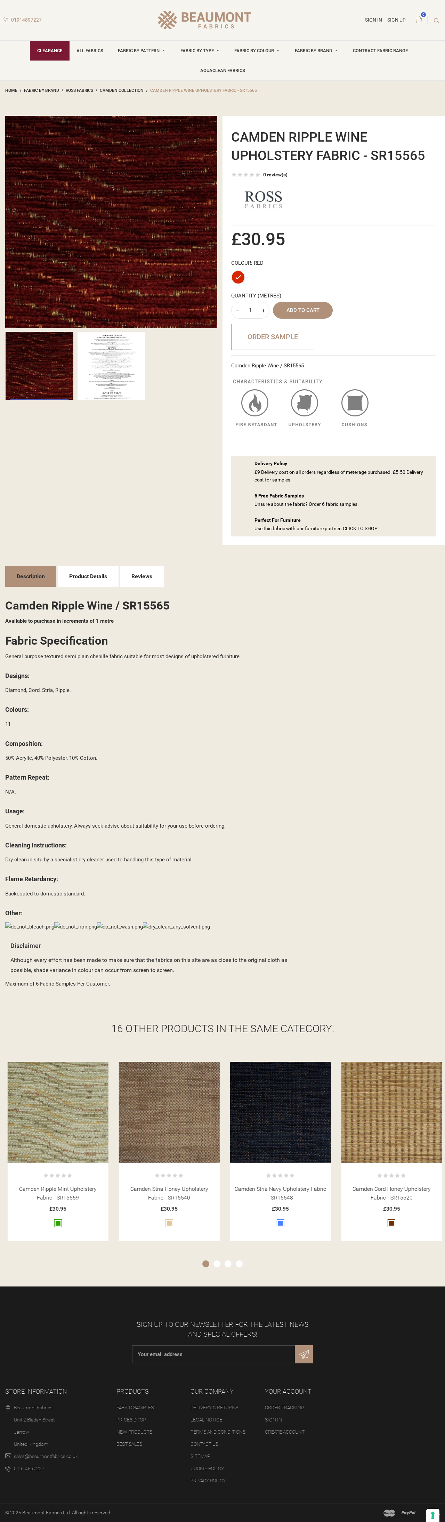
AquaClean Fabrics (222, 70)
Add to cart (302, 310)
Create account (285, 1432)
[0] (419, 20)
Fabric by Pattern (139, 50)
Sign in (273, 1420)
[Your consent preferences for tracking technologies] (432, 1515)
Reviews (141, 576)
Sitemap (200, 1456)
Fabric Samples (135, 1407)
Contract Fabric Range (380, 50)
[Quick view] (55, 1069)
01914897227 (26, 20)
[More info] (72, 1069)
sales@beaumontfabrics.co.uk (46, 1456)
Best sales (129, 1444)
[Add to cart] (38, 1069)
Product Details (88, 576)
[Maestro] (389, 1513)
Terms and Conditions (218, 1432)
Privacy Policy (208, 1480)
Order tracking (285, 1407)
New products (134, 1432)
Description (31, 576)
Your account (288, 1391)
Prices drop (131, 1420)
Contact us (204, 1444)
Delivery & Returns (214, 1407)
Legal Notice (206, 1420)
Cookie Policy (207, 1468)
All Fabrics (89, 50)
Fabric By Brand (314, 50)
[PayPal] (408, 1513)
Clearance (49, 50)
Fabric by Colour (254, 50)
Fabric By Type (197, 50)
